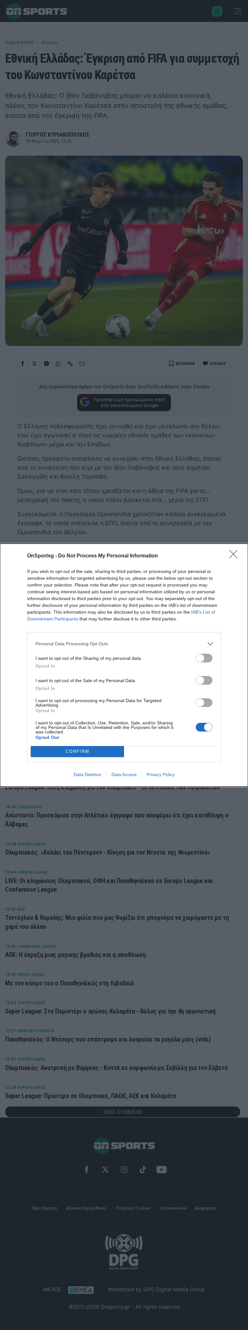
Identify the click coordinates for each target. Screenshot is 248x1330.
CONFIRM (77, 751)
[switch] (204, 658)
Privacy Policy (161, 774)
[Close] (235, 556)
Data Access (124, 774)
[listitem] (124, 643)
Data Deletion (87, 774)
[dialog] (124, 665)
